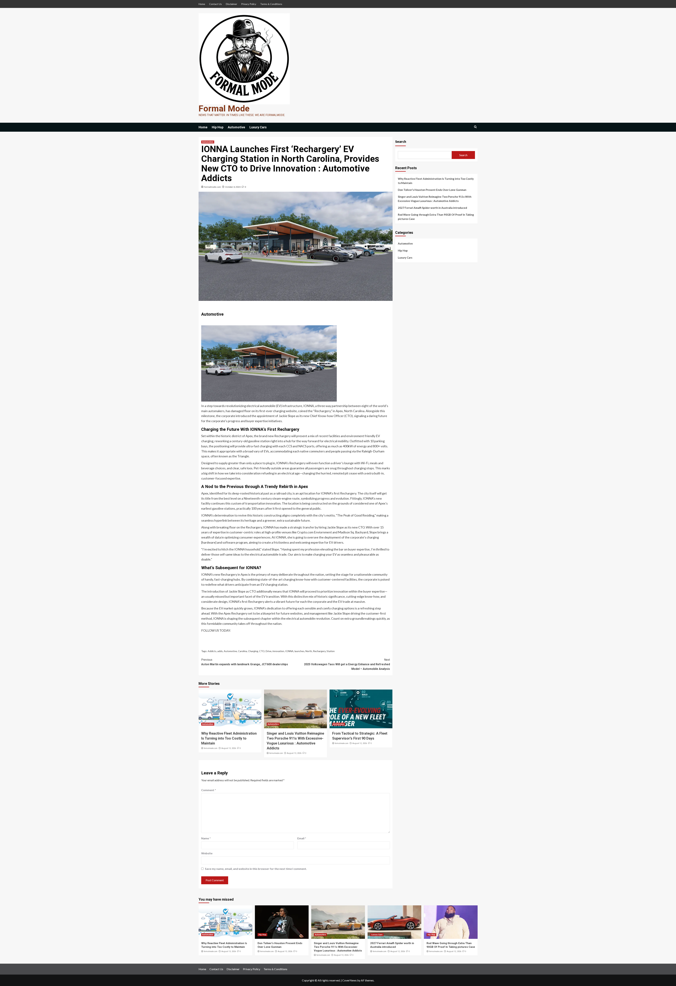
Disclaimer (231, 3)
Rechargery (319, 651)
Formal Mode (224, 109)
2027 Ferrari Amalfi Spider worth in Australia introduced (432, 207)
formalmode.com (212, 187)
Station (331, 651)
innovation (278, 651)
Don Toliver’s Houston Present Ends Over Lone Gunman (432, 189)
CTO (262, 651)
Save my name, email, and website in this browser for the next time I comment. (256, 868)
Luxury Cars (258, 127)
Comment (208, 790)
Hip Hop (217, 127)
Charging (253, 651)
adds (220, 651)
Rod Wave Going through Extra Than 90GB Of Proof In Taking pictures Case (436, 216)
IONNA (289, 651)
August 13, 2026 (228, 748)
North (308, 651)
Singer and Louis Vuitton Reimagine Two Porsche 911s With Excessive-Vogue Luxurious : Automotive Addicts (434, 198)
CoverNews (349, 980)
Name (206, 838)
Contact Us (215, 3)
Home (202, 3)
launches (299, 651)
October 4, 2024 (232, 187)
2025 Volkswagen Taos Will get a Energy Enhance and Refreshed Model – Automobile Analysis (347, 664)
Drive (268, 651)
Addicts (212, 651)
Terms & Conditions (271, 3)
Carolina (242, 651)
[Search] (475, 127)
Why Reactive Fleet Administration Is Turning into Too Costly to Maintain (229, 738)
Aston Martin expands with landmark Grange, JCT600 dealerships (244, 662)
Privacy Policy (248, 3)
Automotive (236, 127)
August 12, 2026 (359, 743)
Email (301, 838)
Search (400, 141)
